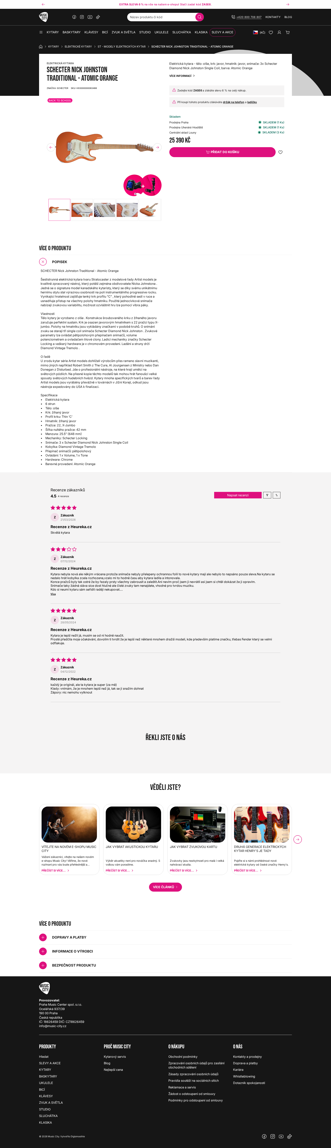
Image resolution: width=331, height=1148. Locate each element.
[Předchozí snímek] (43, 4)
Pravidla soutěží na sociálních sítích (193, 1080)
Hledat (43, 1057)
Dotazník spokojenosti (249, 1083)
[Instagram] (82, 17)
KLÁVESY (46, 1096)
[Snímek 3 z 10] (104, 209)
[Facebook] (74, 17)
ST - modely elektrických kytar (122, 46)
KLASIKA (45, 1122)
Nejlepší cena (113, 1070)
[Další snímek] (287, 4)
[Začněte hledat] (199, 17)
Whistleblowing (244, 1076)
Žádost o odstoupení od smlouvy (191, 1094)
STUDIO (45, 1109)
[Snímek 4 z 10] (127, 209)
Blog (288, 17)
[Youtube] (90, 17)
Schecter (57, 88)
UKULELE (46, 1083)
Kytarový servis (115, 1057)
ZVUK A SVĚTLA (51, 1103)
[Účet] (279, 32)
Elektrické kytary (78, 46)
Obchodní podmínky (182, 1057)
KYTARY (53, 46)
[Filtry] (267, 495)
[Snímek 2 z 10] (82, 209)
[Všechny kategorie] (41, 32)
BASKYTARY (48, 1076)
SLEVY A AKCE (50, 1063)
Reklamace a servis (182, 1087)
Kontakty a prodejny (247, 1057)
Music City (53, 1136)
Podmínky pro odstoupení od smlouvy (195, 1100)
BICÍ (42, 1089)
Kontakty (273, 17)
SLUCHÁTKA (48, 1116)
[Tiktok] (98, 17)
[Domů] (41, 46)
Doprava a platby (245, 1063)
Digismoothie (78, 1136)
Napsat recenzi (238, 495)
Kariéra (238, 1070)
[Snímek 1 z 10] (59, 209)
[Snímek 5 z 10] (149, 209)
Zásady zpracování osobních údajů (193, 1074)
